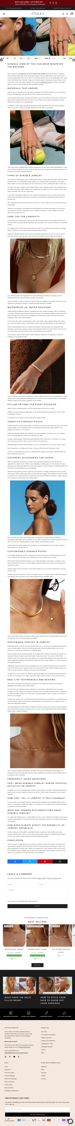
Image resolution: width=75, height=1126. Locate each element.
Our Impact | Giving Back (48, 1035)
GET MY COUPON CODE (37, 1114)
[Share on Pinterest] (45, 861)
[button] (70, 1121)
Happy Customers (46, 1038)
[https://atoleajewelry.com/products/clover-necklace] (37, 606)
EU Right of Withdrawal (11, 1091)
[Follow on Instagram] (5, 1057)
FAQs (6, 1066)
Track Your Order (9, 1073)
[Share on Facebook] (15, 861)
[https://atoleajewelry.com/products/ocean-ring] (37, 137)
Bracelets (43, 1073)
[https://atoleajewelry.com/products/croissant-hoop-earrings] (37, 507)
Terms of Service (52, 878)
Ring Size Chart (9, 1088)
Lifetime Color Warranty (48, 1041)
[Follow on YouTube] (14, 1057)
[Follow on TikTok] (19, 1057)
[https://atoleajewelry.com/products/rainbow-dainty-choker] (37, 741)
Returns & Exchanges (11, 1079)
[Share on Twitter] (29, 861)
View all (37, 965)
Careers (43, 1050)
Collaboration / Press (47, 1044)
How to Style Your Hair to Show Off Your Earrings (53, 1000)
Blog (42, 1053)
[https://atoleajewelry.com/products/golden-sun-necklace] (37, 266)
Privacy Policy (41, 878)
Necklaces (44, 1066)
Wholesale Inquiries (46, 1047)
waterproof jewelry (46, 82)
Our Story (44, 1032)
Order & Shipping (10, 1076)
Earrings (43, 1079)
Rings (42, 1069)
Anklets (43, 1076)
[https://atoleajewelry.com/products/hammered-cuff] (37, 366)
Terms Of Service (9, 1082)
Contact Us (8, 1069)
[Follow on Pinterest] (10, 1057)
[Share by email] (60, 861)
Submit (37, 906)
